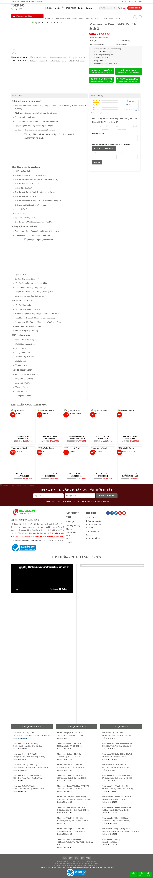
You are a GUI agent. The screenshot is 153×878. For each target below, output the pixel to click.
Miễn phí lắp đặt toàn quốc (103, 52)
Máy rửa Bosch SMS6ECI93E (23, 437)
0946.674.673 (67, 738)
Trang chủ (49, 18)
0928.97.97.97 (67, 823)
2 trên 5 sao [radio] (111, 126)
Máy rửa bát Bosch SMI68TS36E (50, 475)
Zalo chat (141, 875)
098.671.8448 (67, 759)
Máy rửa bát (96, 18)
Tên (94, 153)
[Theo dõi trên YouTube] (124, 513)
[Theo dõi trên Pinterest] (120, 513)
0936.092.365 (112, 749)
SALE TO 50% (71, 8)
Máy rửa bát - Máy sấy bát (78, 18)
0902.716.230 (67, 802)
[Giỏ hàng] (124, 8)
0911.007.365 (67, 781)
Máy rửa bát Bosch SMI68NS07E (103, 437)
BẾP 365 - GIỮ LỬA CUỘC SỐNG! (132, 1)
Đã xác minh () (132, 105)
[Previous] (15, 38)
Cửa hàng (149, 875)
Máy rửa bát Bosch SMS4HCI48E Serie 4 (76, 437)
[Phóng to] (14, 51)
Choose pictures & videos (104, 148)
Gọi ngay (134, 875)
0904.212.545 (22, 781)
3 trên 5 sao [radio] (128, 126)
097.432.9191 (67, 813)
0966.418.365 (67, 847)
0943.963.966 (112, 834)
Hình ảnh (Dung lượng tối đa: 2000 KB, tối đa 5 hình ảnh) (111, 144)
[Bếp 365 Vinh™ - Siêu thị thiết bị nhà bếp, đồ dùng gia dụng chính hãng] (26, 8)
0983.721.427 (112, 845)
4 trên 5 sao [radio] (97, 129)
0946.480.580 (67, 834)
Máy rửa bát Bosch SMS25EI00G (76, 475)
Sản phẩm (57, 8)
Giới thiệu (48, 8)
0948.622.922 (112, 823)
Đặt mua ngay (128, 70)
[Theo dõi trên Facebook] (108, 513)
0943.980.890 (112, 759)
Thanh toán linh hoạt (101, 58)
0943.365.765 (112, 738)
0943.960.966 (22, 770)
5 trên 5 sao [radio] (113, 129)
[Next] (82, 38)
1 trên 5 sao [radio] (95, 126)
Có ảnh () (132, 101)
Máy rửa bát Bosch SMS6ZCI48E (103, 475)
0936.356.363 (67, 749)
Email (118, 153)
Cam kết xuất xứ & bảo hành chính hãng (107, 49)
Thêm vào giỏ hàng (101, 70)
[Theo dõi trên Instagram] (112, 513)
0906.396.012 (67, 791)
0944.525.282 (112, 813)
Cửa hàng (89, 8)
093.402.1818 (22, 749)
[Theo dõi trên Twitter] (116, 513)
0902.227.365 (67, 770)
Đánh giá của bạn (98, 133)
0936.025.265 (112, 802)
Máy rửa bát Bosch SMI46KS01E (50, 437)
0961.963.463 (22, 759)
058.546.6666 (112, 781)
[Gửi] (119, 8)
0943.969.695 (112, 791)
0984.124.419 (22, 791)
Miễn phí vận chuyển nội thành (104, 55)
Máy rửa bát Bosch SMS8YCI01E (130, 437)
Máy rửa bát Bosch (112, 18)
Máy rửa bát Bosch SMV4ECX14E (23, 475)
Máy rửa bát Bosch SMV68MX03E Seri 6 (130, 475)
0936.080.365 (32, 540)
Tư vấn (80, 8)
